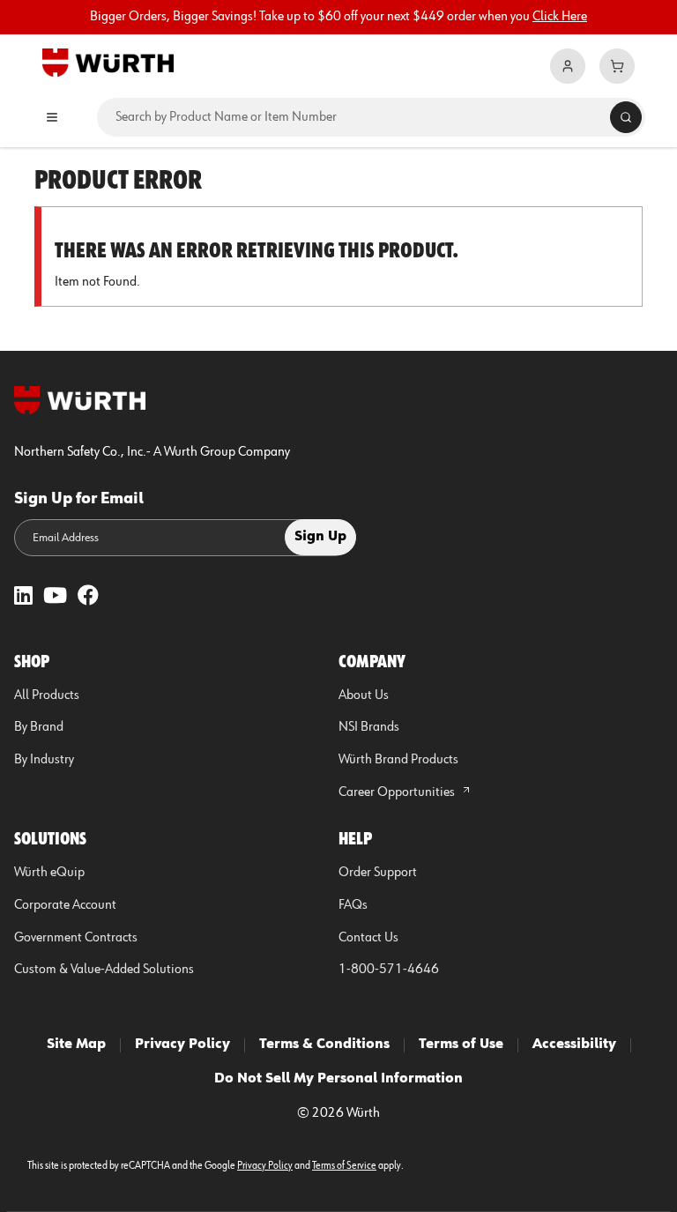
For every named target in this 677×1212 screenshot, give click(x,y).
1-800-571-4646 (388, 970)
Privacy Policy (182, 1044)
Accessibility (574, 1044)
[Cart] (617, 66)
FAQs (353, 905)
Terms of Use (461, 1044)
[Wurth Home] (108, 62)
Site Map (76, 1044)
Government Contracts (76, 938)
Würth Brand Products (398, 760)
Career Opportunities (398, 792)
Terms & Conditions (324, 1044)
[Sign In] (567, 66)
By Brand (38, 727)
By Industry (44, 760)
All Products (46, 695)
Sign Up (320, 537)
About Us (363, 695)
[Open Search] (626, 117)
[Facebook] (88, 597)
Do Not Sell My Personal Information (338, 1079)
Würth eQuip (49, 873)
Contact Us (368, 938)
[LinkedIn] (23, 597)
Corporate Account (65, 905)
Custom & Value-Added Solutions (104, 970)
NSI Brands (368, 727)
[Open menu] (52, 117)
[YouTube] (55, 597)
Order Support (377, 873)
